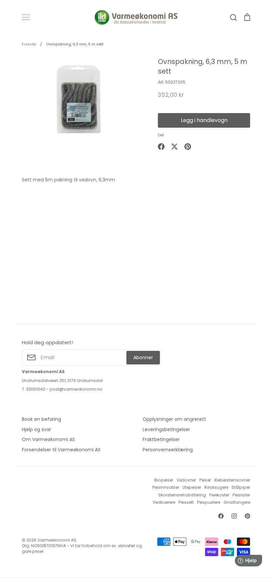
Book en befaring (41, 419)
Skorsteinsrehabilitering (182, 495)
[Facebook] (221, 516)
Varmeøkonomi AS (56, 540)
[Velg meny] (26, 17)
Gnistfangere (237, 502)
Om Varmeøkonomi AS (48, 439)
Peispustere (208, 502)
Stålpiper (241, 487)
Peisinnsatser (165, 487)
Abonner (143, 357)
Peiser (205, 480)
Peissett (186, 502)
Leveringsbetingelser (166, 429)
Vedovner (186, 480)
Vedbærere (164, 502)
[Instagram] (234, 516)
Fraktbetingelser (161, 439)
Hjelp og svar (36, 429)
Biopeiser (163, 480)
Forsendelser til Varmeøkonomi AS (61, 449)
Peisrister (241, 495)
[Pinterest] (247, 516)
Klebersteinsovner (232, 480)
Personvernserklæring (168, 449)
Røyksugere (216, 487)
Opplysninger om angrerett (174, 419)
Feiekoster (219, 495)
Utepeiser (191, 487)
